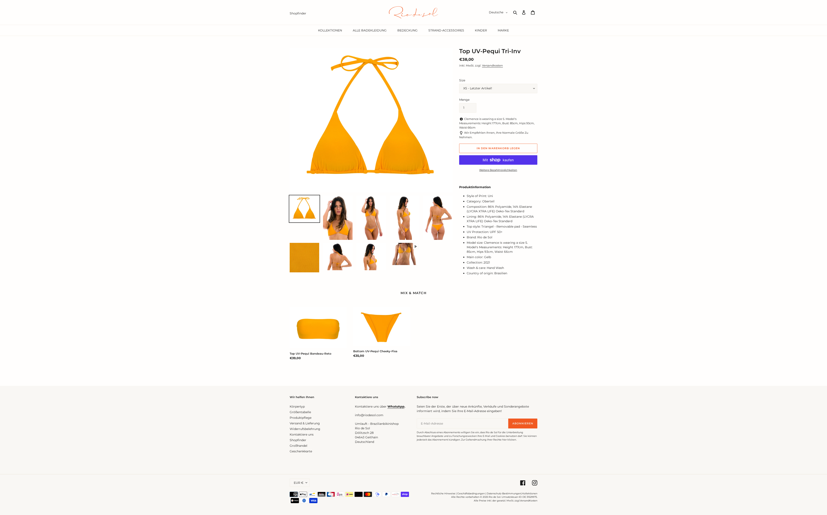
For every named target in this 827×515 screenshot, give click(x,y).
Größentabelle (300, 412)
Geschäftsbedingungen (471, 493)
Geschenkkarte (301, 451)
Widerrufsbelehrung (305, 429)
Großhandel (298, 446)
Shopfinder (298, 440)
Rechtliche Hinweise (443, 493)
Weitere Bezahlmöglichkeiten (498, 170)
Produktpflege (300, 418)
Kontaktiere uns (302, 434)
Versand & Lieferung (305, 423)
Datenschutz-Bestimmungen (504, 493)
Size (462, 80)
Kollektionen (529, 493)
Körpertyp (297, 406)
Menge (464, 100)
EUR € (298, 483)
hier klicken (509, 439)
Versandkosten (492, 65)
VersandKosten (528, 500)
